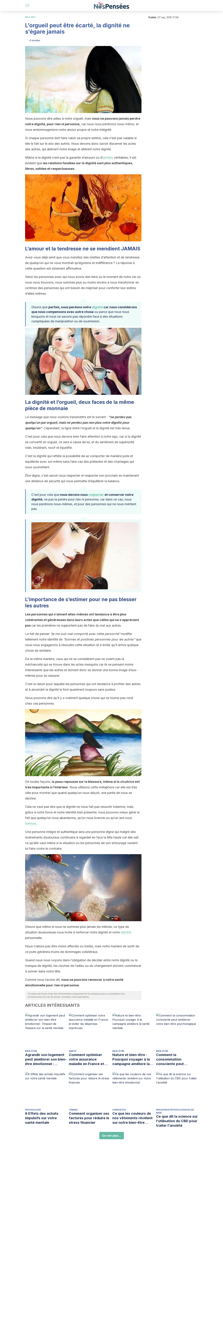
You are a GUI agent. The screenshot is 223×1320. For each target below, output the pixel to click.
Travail (73, 1109)
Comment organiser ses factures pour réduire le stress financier (89, 1118)
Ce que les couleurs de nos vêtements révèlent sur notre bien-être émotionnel (132, 1118)
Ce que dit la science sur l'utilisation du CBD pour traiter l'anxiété (177, 1121)
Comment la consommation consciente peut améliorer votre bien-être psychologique (174, 1059)
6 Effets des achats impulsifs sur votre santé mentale (41, 1118)
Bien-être (30, 17)
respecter (97, 494)
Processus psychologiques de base (175, 1111)
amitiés (108, 157)
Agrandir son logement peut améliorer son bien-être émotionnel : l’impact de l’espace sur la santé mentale (46, 1059)
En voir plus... (111, 1135)
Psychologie (33, 1109)
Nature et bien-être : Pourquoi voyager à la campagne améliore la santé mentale (131, 1059)
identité (126, 932)
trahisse (30, 823)
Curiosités (119, 1109)
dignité (97, 307)
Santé (72, 1051)
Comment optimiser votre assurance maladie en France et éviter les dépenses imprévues (86, 1059)
